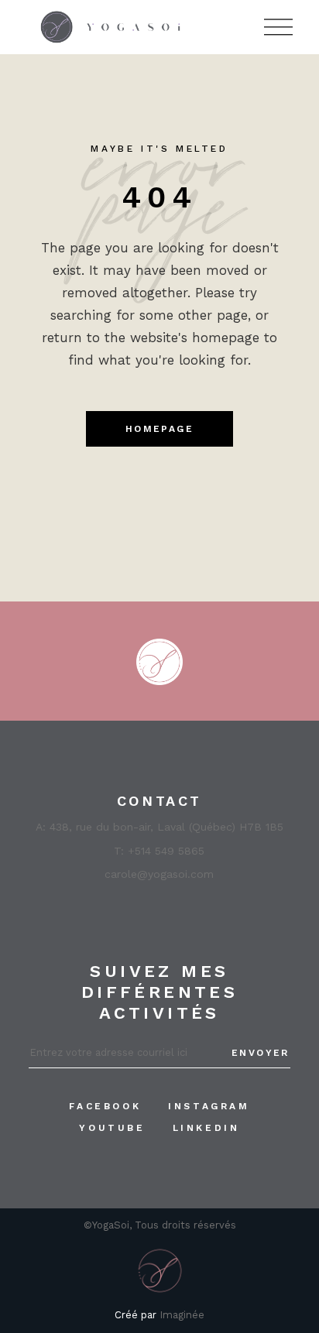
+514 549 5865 (166, 851)
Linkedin (206, 1127)
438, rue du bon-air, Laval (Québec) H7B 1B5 (166, 827)
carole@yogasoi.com (159, 874)
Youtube (112, 1127)
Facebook (105, 1106)
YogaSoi (110, 1225)
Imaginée (182, 1315)
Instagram (208, 1106)
